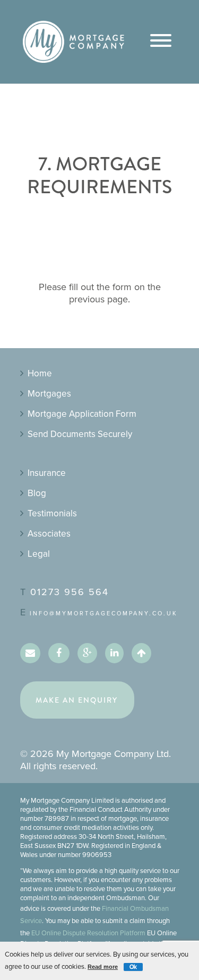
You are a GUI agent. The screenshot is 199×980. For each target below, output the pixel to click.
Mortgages (49, 393)
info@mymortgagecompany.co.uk (104, 613)
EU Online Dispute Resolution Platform (88, 933)
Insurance (47, 473)
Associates (49, 533)
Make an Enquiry (77, 700)
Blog (37, 493)
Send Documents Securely (80, 434)
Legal (39, 553)
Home (40, 373)
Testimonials (52, 513)
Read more (103, 966)
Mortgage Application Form (82, 413)
